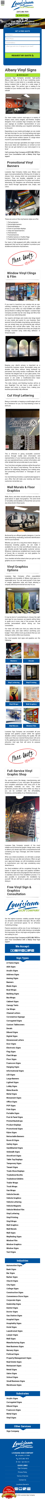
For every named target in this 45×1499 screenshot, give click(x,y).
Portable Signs (12, 1113)
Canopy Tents (12, 1005)
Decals (9, 1028)
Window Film (11, 1240)
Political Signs (12, 1354)
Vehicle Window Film (15, 1209)
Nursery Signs (12, 1350)
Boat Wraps (11, 990)
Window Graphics (13, 1244)
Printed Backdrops (14, 1121)
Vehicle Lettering (13, 1202)
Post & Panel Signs (14, 1117)
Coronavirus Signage (15, 1017)
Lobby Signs (11, 1086)
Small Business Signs (15, 1381)
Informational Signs (15, 1071)
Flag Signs (11, 1051)
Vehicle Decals (12, 1194)
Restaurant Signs (13, 1366)
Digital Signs (11, 1036)
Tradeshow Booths (14, 1175)
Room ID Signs (12, 1140)
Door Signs (11, 1044)
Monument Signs (13, 1098)
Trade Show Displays (15, 1171)
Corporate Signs (13, 1300)
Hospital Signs (12, 1319)
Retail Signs (11, 1369)
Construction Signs (14, 1292)
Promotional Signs (14, 1129)
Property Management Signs (18, 1358)
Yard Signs (11, 1252)
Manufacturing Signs (15, 1342)
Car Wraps (10, 1009)
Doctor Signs (12, 1312)
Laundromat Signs (14, 1331)
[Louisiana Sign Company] (22, 1445)
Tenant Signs (12, 1167)
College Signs (12, 1288)
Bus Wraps (10, 997)
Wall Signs (10, 1233)
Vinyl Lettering (12, 1213)
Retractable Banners (15, 1136)
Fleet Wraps (11, 1055)
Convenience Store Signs (17, 1296)
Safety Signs (12, 1144)
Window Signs (12, 1248)
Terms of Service (22, 1476)
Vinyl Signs (11, 1418)
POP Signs (10, 1105)
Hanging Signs (12, 1067)
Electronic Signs (13, 1048)
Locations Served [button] (22, 1484)
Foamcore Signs (13, 1063)
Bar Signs (10, 1273)
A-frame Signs (12, 963)
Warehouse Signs (13, 1385)
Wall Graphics (12, 1225)
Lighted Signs (12, 1082)
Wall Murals (11, 1229)
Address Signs (12, 974)
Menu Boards (12, 1090)
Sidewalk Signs (13, 1152)
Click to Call (23, 15)
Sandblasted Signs (14, 1148)
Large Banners (12, 1078)
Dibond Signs (12, 1032)
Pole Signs (11, 1109)
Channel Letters (13, 1013)
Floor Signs (11, 1059)
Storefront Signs (13, 1156)
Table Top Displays (14, 1159)
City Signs (10, 1285)
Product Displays (13, 1125)
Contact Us (22, 1480)
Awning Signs (12, 978)
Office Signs (11, 1102)
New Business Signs (15, 1346)
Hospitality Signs (13, 1323)
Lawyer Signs (12, 1335)
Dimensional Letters (15, 1040)
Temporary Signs (13, 1163)
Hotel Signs (11, 1327)
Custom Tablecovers (15, 1024)
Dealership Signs (13, 1304)
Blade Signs (11, 986)
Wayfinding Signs (13, 1236)
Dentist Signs (12, 1308)
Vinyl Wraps (11, 1221)
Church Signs (12, 1281)
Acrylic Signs (12, 971)
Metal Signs (11, 1094)
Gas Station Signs (14, 1315)
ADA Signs (10, 967)
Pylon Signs (11, 1132)
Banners (10, 982)
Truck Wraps (11, 1186)
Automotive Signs (14, 1265)
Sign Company (12, 1431)
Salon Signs (11, 1373)
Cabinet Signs (12, 1001)
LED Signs (10, 1075)
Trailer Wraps (12, 1183)
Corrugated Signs (14, 1021)
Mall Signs (11, 1339)
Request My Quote (22, 55)
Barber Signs (12, 1277)
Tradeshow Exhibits (14, 1179)
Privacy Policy (22, 1472)
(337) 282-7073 (22, 12)
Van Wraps (11, 1190)
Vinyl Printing (12, 1217)
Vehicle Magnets (13, 1206)
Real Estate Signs (14, 1362)
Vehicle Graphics (13, 1198)
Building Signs (12, 994)
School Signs (12, 1377)
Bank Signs (11, 1269)
